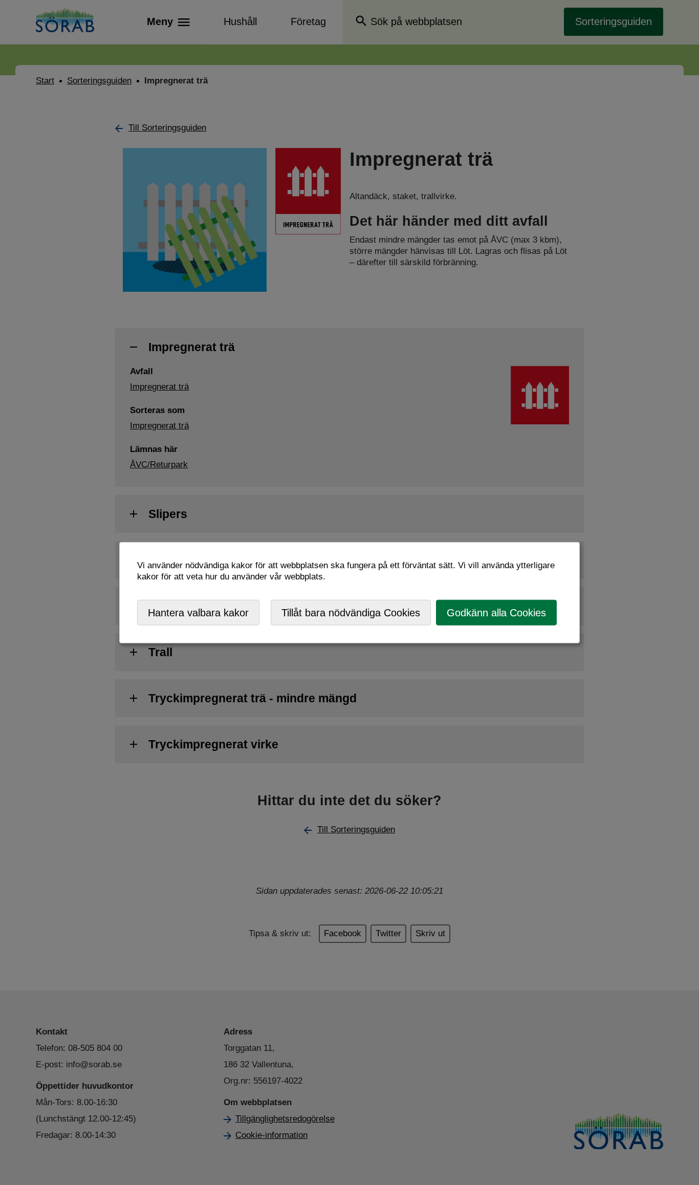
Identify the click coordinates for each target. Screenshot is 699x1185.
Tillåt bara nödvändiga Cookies (350, 612)
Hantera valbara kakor (198, 612)
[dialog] (349, 592)
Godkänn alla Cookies (496, 612)
